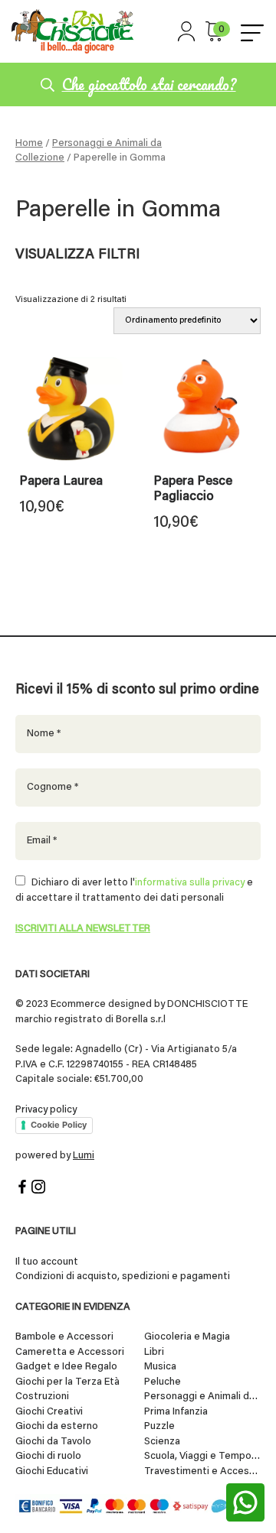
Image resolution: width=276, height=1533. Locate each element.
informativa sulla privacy (190, 883)
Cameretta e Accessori (69, 1352)
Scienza (162, 1442)
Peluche (162, 1382)
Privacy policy (46, 1110)
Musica (160, 1367)
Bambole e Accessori (64, 1337)
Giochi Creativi (49, 1412)
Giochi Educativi (51, 1471)
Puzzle (159, 1426)
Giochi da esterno (56, 1426)
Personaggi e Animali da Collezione (202, 1396)
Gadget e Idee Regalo (66, 1367)
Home (29, 143)
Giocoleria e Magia (187, 1337)
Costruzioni (42, 1396)
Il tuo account (46, 1262)
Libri (154, 1352)
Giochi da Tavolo (53, 1442)
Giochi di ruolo (48, 1456)
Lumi (83, 1156)
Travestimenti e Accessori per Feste (202, 1471)
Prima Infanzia (176, 1412)
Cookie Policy (59, 1124)
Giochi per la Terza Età (67, 1382)
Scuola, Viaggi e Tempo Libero (202, 1456)
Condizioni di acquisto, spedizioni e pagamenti (122, 1276)
